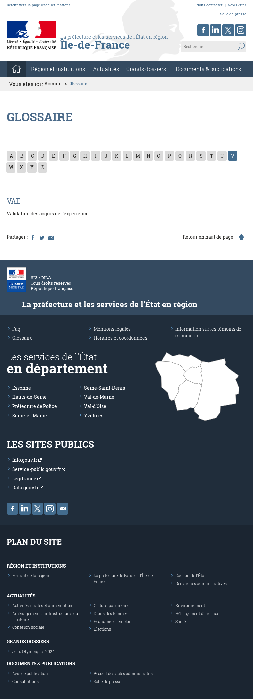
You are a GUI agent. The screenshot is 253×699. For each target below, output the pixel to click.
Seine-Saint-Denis (104, 388)
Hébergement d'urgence (197, 613)
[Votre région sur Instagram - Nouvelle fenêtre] (240, 30)
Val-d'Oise (95, 406)
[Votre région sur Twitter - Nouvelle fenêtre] (228, 30)
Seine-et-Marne (29, 415)
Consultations (25, 681)
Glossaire (22, 338)
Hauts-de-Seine (29, 397)
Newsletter (237, 4)
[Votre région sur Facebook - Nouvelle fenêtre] (203, 30)
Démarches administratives (201, 583)
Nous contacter (209, 4)
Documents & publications (208, 68)
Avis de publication (30, 673)
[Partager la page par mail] (50, 237)
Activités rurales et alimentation (42, 605)
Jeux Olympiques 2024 (33, 651)
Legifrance (24, 478)
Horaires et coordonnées (120, 338)
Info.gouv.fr (25, 460)
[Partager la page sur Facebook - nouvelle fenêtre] (33, 237)
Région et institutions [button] (58, 68)
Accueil (53, 84)
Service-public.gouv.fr (37, 469)
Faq (16, 329)
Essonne (21, 388)
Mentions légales (112, 329)
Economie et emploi (112, 621)
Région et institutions (36, 566)
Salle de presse (233, 13)
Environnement (190, 605)
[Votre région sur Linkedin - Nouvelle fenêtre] (215, 30)
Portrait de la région (30, 575)
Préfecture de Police (34, 406)
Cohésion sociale (28, 627)
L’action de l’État (190, 575)
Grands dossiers (146, 68)
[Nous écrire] (62, 509)
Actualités (106, 68)
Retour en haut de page (208, 237)
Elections (102, 629)
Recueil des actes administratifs (123, 673)
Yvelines (93, 415)
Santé (180, 621)
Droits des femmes (110, 613)
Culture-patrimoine (111, 605)
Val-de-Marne (99, 397)
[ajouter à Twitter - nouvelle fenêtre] (41, 237)
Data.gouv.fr (26, 487)
